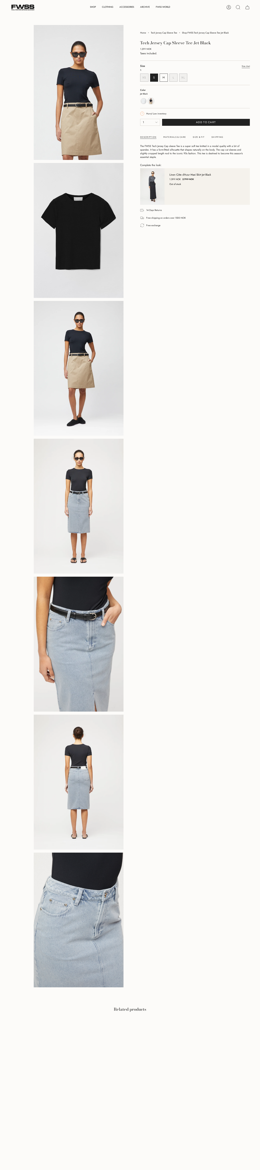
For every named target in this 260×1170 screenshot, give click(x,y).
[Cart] (247, 7)
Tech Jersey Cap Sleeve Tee (164, 32)
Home (143, 32)
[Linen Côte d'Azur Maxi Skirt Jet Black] (152, 186)
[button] (93, 7)
